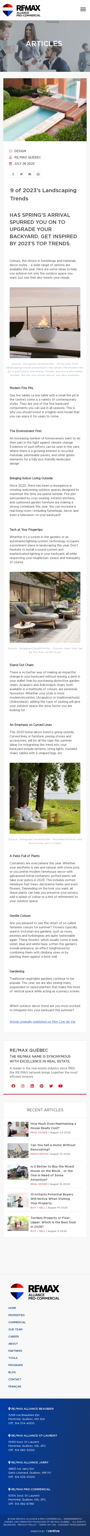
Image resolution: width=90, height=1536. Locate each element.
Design (19, 151)
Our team (15, 1329)
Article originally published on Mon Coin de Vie (42, 1021)
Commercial (17, 1322)
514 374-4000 (25, 1423)
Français (14, 1386)
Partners (15, 1351)
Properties (16, 1315)
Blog (12, 1372)
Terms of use (47, 1525)
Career (13, 1336)
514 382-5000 (25, 1450)
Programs (15, 1365)
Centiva (52, 1530)
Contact (14, 1379)
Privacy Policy (27, 1525)
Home (12, 1308)
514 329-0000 (25, 1477)
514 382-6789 (24, 1504)
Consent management (72, 1525)
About (13, 1344)
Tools (13, 1358)
